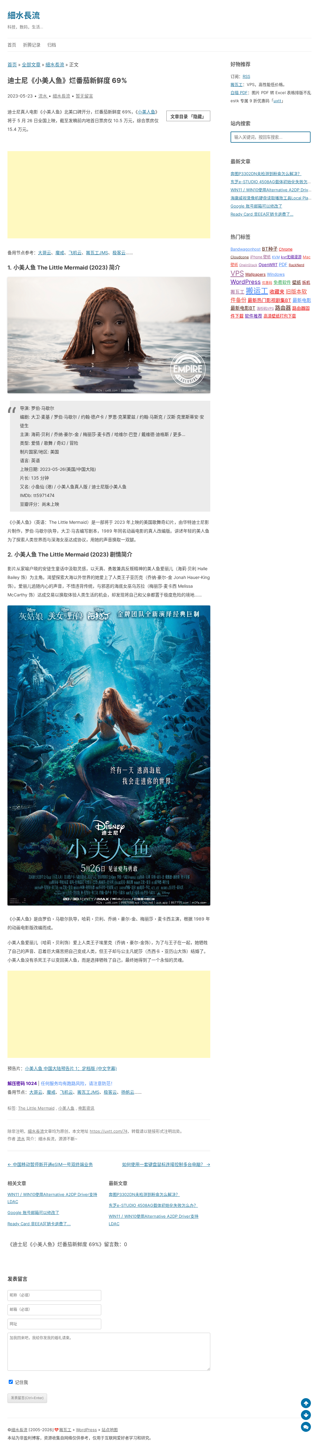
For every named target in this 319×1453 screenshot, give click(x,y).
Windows (276, 274)
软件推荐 (253, 315)
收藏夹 (276, 292)
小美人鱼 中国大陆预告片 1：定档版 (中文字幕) (71, 1068)
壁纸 (296, 282)
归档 (51, 44)
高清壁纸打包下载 (280, 315)
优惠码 (267, 283)
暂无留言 (84, 95)
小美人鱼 (146, 111)
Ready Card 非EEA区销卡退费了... (39, 1223)
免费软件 (282, 282)
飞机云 (75, 252)
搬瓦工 (237, 84)
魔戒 (59, 252)
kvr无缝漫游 (291, 257)
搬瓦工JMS (97, 252)
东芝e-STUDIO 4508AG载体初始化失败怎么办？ (153, 1205)
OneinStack (248, 265)
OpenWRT (268, 264)
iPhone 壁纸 (260, 257)
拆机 (306, 282)
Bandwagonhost (246, 249)
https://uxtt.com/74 (108, 1131)
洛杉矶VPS (265, 308)
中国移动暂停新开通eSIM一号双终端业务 (50, 1164)
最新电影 (302, 300)
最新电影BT (243, 308)
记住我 (21, 1382)
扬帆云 (127, 1092)
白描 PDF (239, 92)
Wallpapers (255, 274)
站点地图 (110, 1429)
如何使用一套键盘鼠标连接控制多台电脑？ (166, 1164)
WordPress (246, 281)
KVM (276, 257)
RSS (246, 76)
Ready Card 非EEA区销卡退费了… (262, 214)
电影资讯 (86, 1108)
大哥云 (44, 252)
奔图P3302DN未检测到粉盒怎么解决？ (144, 1194)
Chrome (286, 249)
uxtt (277, 100)
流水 (21, 1138)
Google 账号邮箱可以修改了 (33, 1212)
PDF (283, 264)
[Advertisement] (108, 194)
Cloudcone (240, 257)
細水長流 (23, 15)
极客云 (119, 252)
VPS (237, 273)
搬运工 (257, 290)
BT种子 (270, 249)
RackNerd (296, 265)
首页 (11, 44)
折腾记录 (31, 44)
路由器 (283, 308)
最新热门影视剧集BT (269, 300)
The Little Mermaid (36, 1108)
